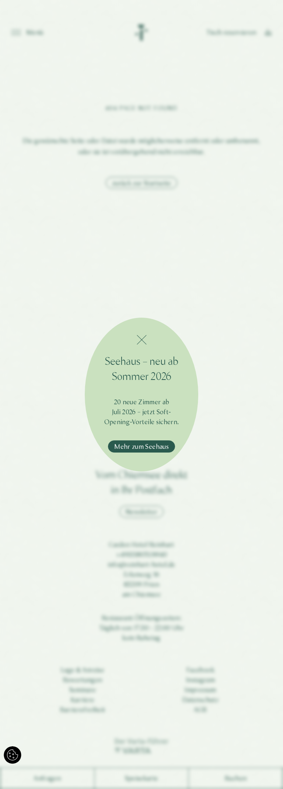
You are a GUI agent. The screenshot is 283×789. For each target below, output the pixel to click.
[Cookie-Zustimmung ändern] (12, 755)
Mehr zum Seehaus (141, 446)
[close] (141, 339)
